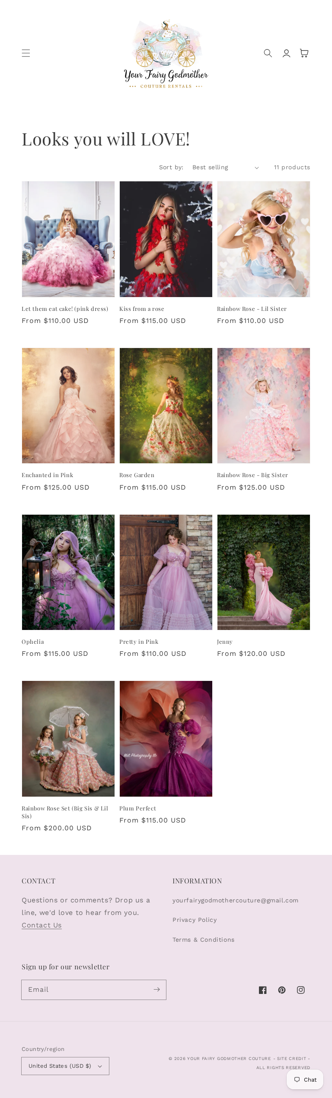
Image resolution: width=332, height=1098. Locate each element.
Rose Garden (137, 474)
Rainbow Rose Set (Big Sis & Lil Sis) (65, 812)
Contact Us (42, 925)
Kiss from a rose (142, 308)
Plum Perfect (137, 808)
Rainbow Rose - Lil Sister (252, 308)
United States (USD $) (60, 1066)
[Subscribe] (156, 989)
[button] (25, 53)
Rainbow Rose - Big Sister (252, 474)
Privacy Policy (194, 919)
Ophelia (33, 641)
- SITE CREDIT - (292, 1058)
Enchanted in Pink (47, 474)
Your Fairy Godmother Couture (229, 1058)
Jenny (225, 641)
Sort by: (171, 167)
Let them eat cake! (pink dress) (65, 308)
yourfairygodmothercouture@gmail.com (235, 900)
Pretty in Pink (138, 641)
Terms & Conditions (203, 939)
